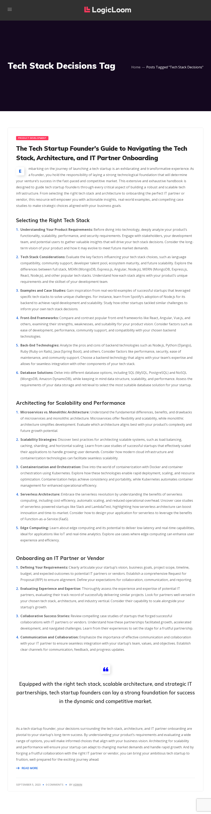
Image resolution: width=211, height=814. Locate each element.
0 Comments (54, 784)
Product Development (32, 138)
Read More (30, 768)
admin (77, 784)
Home (136, 67)
